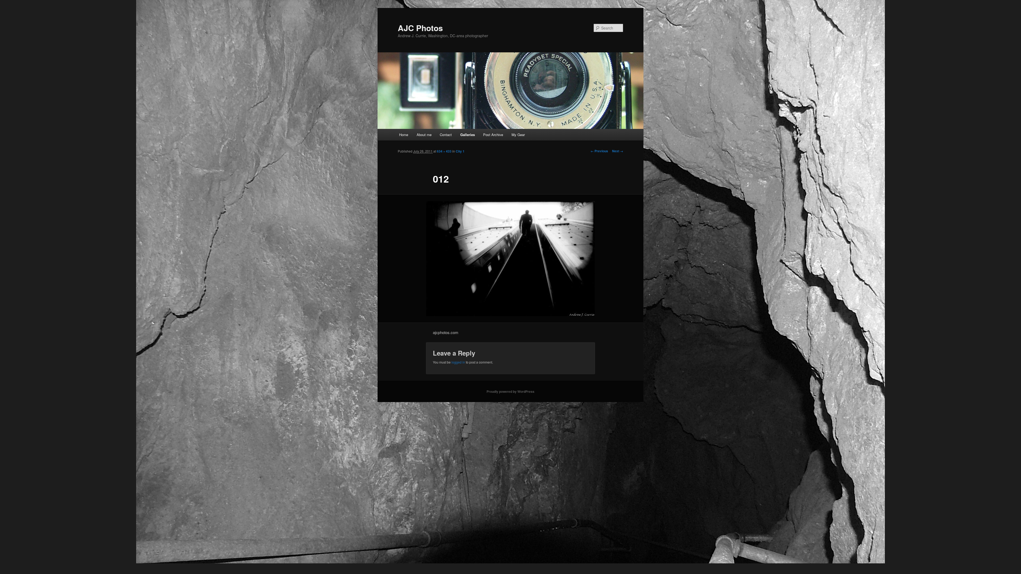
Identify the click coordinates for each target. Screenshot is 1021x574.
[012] (510, 258)
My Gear (518, 134)
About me (424, 134)
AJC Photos (420, 27)
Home (403, 134)
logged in (458, 362)
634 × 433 (444, 151)
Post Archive (493, 134)
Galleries (467, 134)
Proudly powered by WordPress (510, 391)
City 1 (460, 151)
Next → (617, 151)
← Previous (599, 151)
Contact (446, 134)
